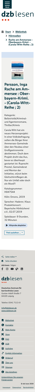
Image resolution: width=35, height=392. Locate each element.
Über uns (9, 362)
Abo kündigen (11, 372)
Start (8, 32)
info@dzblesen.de (9, 308)
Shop (7, 334)
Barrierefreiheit (28, 387)
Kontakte (9, 325)
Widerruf (9, 358)
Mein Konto (10, 330)
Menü (7, 7)
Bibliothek (21, 32)
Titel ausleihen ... (15, 232)
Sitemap (8, 367)
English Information (13, 353)
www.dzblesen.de (8, 310)
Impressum (6, 387)
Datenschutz (16, 387)
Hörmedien (15, 36)
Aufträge (9, 348)
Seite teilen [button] (10, 257)
